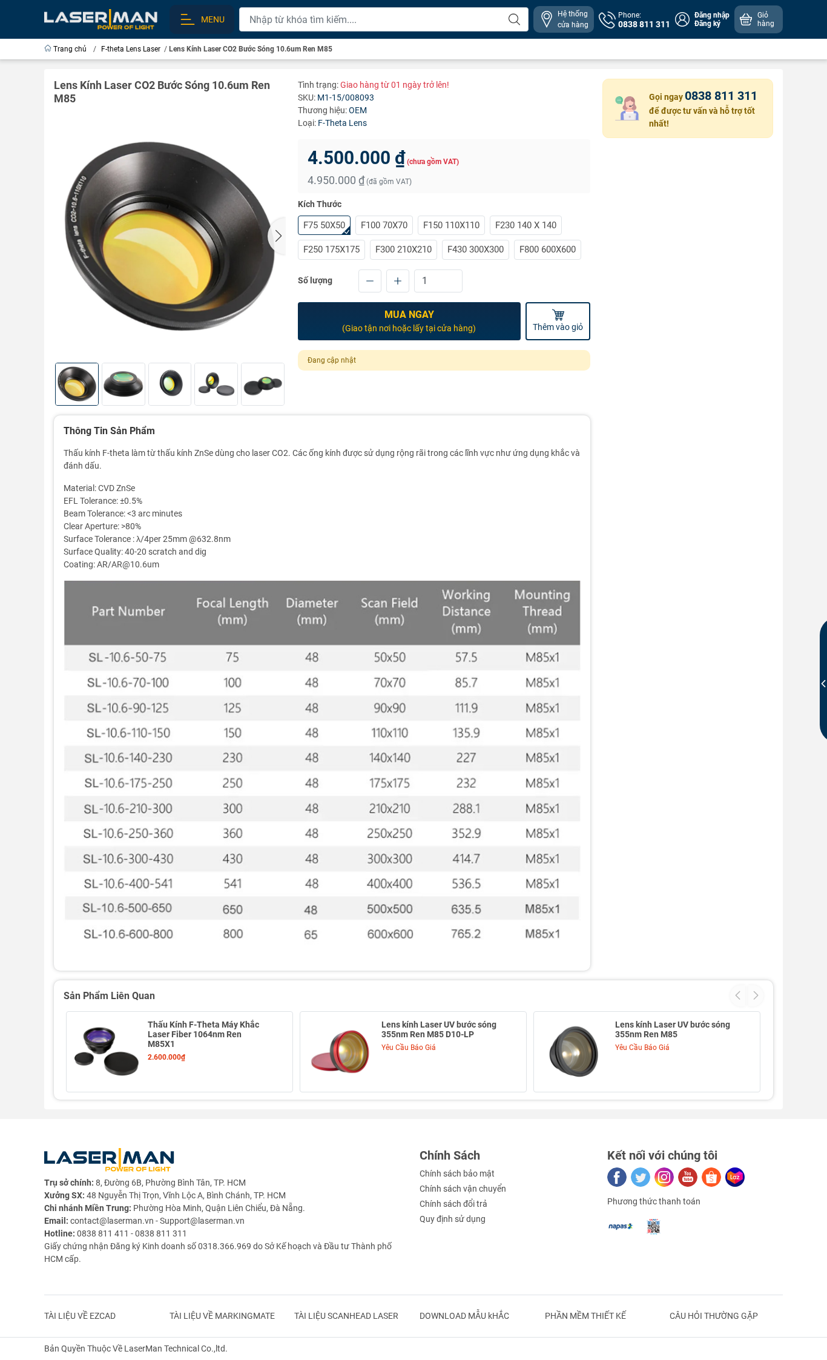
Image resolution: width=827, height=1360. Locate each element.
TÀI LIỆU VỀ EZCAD (80, 1316)
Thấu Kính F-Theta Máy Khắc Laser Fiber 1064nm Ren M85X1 (203, 1034)
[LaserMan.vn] (100, 19)
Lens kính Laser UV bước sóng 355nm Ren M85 (672, 1029)
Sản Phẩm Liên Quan (109, 996)
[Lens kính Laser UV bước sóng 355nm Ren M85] (574, 1052)
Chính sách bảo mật (457, 1173)
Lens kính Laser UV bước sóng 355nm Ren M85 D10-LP (438, 1029)
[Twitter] (640, 1177)
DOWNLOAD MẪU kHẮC (464, 1316)
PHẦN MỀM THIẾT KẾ (585, 1316)
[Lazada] (735, 1177)
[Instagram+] (664, 1177)
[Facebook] (617, 1177)
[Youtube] (687, 1177)
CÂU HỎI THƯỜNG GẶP (714, 1316)
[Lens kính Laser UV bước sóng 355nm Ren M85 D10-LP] (340, 1052)
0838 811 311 (721, 95)
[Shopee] (711, 1177)
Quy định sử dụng (453, 1219)
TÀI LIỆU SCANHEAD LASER (346, 1316)
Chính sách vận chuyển (463, 1188)
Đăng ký (707, 23)
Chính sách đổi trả (453, 1204)
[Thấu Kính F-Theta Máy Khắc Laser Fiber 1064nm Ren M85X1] (106, 1052)
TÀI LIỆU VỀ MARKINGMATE (222, 1316)
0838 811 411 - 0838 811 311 (132, 1233)
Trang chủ (69, 49)
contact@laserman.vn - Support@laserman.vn (157, 1221)
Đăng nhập (712, 15)
